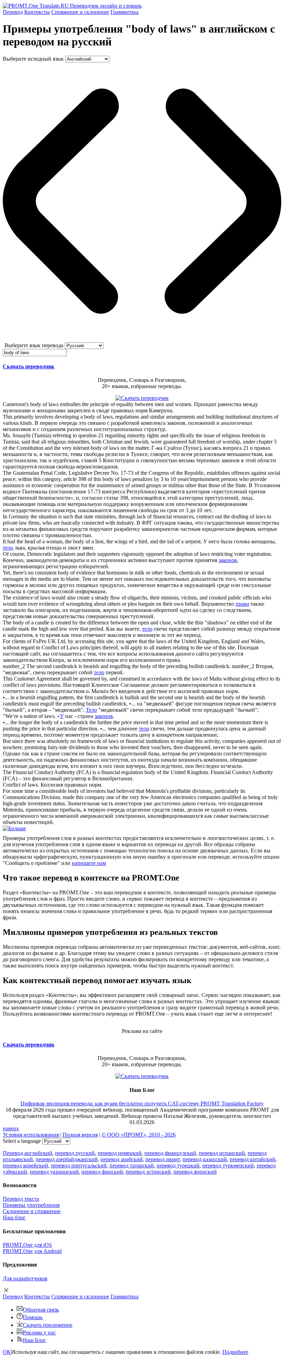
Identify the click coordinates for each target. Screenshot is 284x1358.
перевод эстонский (148, 1172)
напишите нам (89, 863)
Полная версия (80, 1135)
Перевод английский (27, 1153)
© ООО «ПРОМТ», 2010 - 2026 (138, 1135)
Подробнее (235, 1352)
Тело (91, 710)
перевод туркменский (228, 1165)
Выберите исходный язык (33, 59)
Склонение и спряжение (32, 1211)
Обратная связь (41, 1310)
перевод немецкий (120, 1153)
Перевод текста (21, 1199)
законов (228, 560)
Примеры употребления (31, 1205)
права (242, 604)
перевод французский (170, 1153)
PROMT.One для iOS (27, 1245)
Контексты (37, 12)
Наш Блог (34, 1340)
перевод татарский (131, 1165)
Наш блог (14, 1217)
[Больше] (14, 828)
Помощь (33, 1317)
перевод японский (195, 1172)
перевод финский (102, 1172)
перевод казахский (205, 1159)
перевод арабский (121, 1159)
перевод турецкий (178, 1165)
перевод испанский (222, 1153)
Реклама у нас (39, 1332)
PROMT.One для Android (32, 1251)
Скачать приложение (47, 1325)
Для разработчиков (25, 1278)
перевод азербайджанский (67, 1159)
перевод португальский (79, 1165)
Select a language (22, 1141)
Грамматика (124, 12)
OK (7, 1352)
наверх (11, 1128)
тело (8, 548)
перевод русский (75, 1153)
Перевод (13, 12)
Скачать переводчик (28, 366)
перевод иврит (162, 1159)
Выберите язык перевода (34, 345)
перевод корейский (25, 1165)
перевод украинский (54, 1172)
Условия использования (31, 1135)
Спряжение (80, 12)
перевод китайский (252, 1159)
